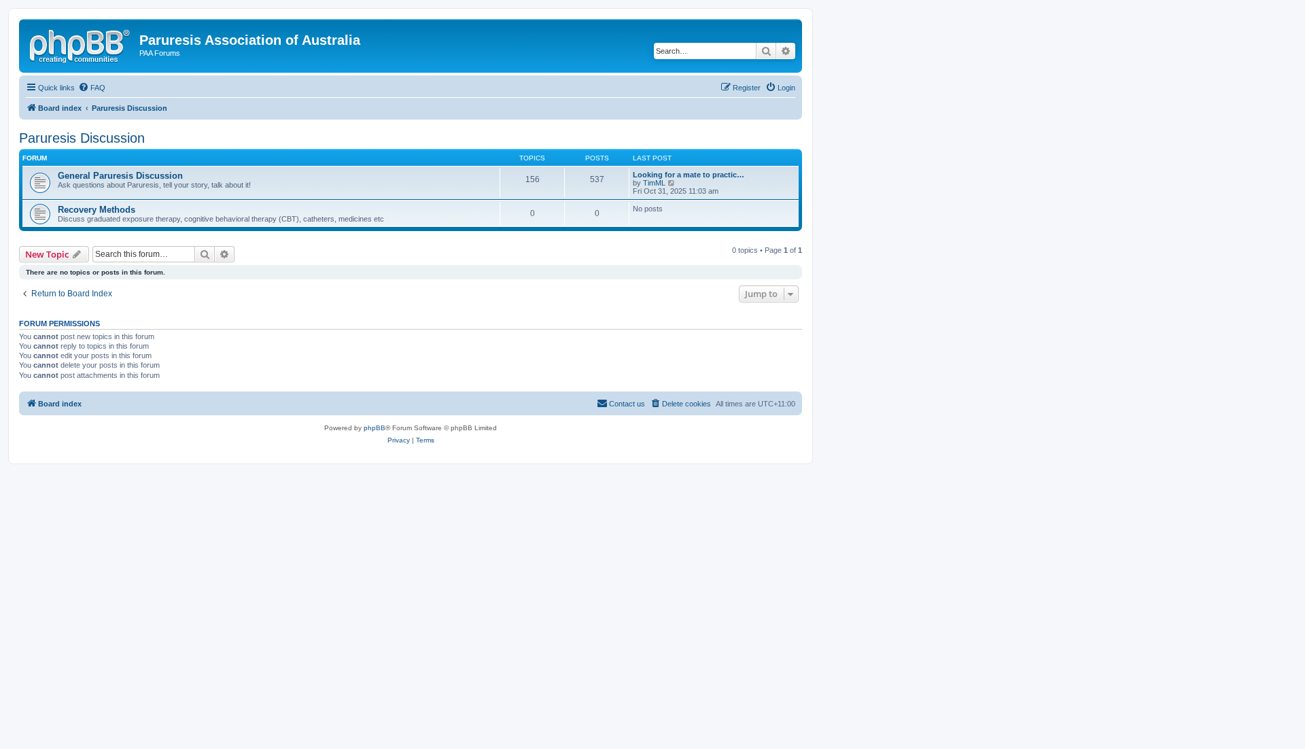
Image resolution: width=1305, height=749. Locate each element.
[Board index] (80, 44)
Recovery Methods (96, 210)
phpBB (374, 428)
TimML (654, 183)
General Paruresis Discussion (120, 176)
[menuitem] (91, 88)
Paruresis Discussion (82, 137)
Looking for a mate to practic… (688, 175)
